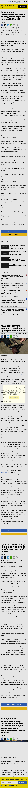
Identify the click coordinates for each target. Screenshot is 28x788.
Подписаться (14, 398)
